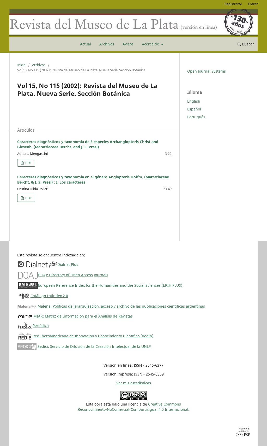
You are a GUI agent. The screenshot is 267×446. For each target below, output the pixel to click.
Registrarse (233, 4)
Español (194, 109)
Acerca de (151, 44)
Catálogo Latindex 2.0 (49, 295)
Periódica (41, 325)
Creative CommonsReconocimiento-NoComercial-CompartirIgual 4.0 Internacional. (133, 407)
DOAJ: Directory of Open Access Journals (73, 274)
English (193, 101)
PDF (28, 162)
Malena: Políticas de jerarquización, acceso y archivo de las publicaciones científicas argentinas (121, 306)
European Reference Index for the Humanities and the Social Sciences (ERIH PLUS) (110, 285)
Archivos (106, 44)
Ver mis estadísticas (133, 382)
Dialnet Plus (67, 264)
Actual (85, 44)
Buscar (247, 44)
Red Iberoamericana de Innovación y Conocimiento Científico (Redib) (93, 335)
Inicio (21, 64)
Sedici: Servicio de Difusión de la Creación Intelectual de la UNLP (94, 346)
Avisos (128, 44)
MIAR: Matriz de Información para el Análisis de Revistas (83, 316)
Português (196, 116)
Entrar (253, 4)
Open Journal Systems (206, 71)
